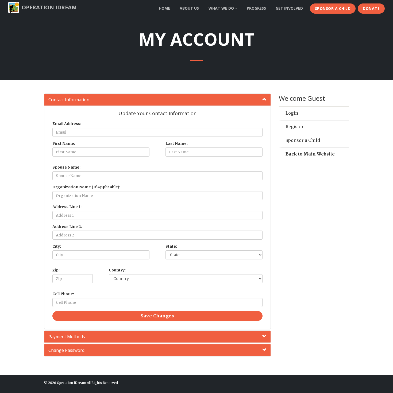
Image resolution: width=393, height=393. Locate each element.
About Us (189, 8)
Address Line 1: (67, 206)
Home (164, 8)
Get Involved (289, 8)
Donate (371, 8)
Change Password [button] (66, 350)
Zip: (56, 270)
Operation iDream (49, 7)
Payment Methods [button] (66, 337)
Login (292, 113)
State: (171, 246)
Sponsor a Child (333, 8)
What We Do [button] (222, 8)
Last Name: (176, 143)
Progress (256, 8)
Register (295, 126)
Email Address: (66, 123)
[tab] (157, 100)
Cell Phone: (63, 293)
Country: (117, 270)
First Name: (63, 143)
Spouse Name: (66, 167)
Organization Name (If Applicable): (86, 187)
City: (56, 246)
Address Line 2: (67, 226)
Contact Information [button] (68, 100)
